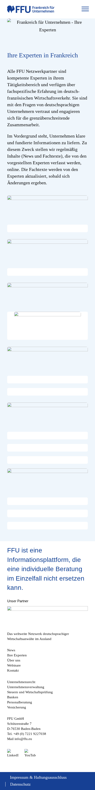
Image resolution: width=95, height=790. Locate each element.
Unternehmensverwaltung (25, 687)
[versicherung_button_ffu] (47, 295)
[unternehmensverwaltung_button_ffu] (47, 251)
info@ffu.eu (23, 739)
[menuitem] (85, 9)
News (11, 650)
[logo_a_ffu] (39, 9)
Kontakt (13, 670)
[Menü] (85, 9)
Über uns (13, 660)
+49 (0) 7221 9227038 (29, 734)
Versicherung (16, 707)
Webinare (14, 665)
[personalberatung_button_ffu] (47, 480)
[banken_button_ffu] (47, 359)
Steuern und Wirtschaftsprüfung (30, 692)
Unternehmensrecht (21, 682)
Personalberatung (19, 702)
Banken (12, 697)
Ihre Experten (17, 655)
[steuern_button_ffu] (47, 414)
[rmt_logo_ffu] (47, 326)
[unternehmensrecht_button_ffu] (47, 207)
